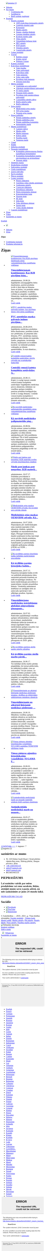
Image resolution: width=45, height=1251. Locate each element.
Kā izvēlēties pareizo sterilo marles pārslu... (24, 655)
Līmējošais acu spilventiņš (26, 86)
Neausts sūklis (21, 160)
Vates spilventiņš (22, 70)
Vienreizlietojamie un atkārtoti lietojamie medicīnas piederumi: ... (23, 705)
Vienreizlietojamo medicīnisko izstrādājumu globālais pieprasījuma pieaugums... (24, 604)
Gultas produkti (17, 52)
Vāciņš (13, 55)
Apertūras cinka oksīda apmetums (29, 183)
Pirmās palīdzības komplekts (27, 122)
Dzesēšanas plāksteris (24, 190)
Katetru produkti (17, 64)
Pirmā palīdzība (17, 115)
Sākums (9, 7)
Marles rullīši (6, 920)
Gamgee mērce (22, 129)
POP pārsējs (21, 46)
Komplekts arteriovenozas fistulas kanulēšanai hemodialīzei (29, 152)
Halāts (13, 145)
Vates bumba (21, 68)
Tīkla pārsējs (21, 39)
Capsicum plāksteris (24, 187)
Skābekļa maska (17, 163)
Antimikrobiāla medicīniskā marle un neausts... (22, 810)
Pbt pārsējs (28, 920)
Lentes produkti (17, 178)
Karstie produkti (16, 918)
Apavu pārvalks (17, 172)
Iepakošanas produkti (19, 165)
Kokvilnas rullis (22, 73)
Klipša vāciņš (21, 59)
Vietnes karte (30, 918)
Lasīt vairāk (15, 303)
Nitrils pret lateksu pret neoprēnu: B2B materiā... (24, 468)
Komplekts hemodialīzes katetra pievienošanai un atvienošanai (28, 157)
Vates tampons (21, 75)
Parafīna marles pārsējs (27, 923)
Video (8, 214)
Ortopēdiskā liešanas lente (26, 41)
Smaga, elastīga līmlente (25, 32)
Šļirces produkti (17, 176)
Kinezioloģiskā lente (24, 194)
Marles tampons (22, 133)
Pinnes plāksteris (22, 181)
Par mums (10, 10)
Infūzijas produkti (18, 147)
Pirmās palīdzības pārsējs (26, 118)
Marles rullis (21, 131)
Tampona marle (22, 140)
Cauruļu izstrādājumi (19, 210)
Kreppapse (20, 28)
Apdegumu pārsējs (23, 185)
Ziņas (8, 212)
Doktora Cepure (22, 61)
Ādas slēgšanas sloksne (25, 203)
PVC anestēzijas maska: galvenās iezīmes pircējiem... (23, 319)
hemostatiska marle (23, 124)
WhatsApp (9, 933)
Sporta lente (20, 205)
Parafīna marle (21, 138)
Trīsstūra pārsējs (22, 48)
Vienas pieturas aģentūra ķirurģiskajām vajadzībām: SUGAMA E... (23, 757)
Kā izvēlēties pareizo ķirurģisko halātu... (21, 564)
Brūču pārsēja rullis (23, 102)
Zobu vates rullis (22, 77)
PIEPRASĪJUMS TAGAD (11, 896)
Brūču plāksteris (22, 104)
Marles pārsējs (21, 30)
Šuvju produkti (17, 174)
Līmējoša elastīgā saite (25, 25)
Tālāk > (10, 846)
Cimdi (13, 142)
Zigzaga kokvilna (23, 82)
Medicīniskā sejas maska (25, 109)
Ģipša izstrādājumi (18, 169)
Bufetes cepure (22, 57)
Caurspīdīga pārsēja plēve (26, 100)
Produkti (9, 19)
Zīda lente (20, 201)
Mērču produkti (17, 84)
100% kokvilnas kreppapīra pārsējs (30, 23)
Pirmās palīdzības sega (25, 120)
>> (14, 846)
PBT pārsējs (21, 43)
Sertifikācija (15, 14)
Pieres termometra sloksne (26, 192)
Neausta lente (21, 196)
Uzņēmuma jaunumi (14, 242)
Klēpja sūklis (21, 136)
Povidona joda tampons (25, 79)
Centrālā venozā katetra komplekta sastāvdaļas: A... (23, 370)
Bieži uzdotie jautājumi (20, 16)
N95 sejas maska (22, 111)
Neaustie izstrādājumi (19, 149)
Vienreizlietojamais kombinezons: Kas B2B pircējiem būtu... (23, 273)
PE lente (19, 199)
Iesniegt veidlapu (7, 927)
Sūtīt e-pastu (6, 929)
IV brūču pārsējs (22, 91)
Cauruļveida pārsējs (24, 50)
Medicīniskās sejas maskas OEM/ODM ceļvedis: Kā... (24, 516)
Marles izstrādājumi (18, 127)
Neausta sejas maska (24, 113)
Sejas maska (16, 106)
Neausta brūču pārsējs (24, 93)
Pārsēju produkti (17, 21)
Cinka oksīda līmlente (24, 208)
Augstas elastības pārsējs (25, 34)
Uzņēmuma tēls (17, 12)
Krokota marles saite (24, 37)
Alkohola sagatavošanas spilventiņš (30, 88)
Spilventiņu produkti (19, 167)
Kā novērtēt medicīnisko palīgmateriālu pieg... (23, 419)
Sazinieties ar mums (14, 217)
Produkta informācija (14, 244)
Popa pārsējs (11, 923)
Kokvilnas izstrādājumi (20, 66)
